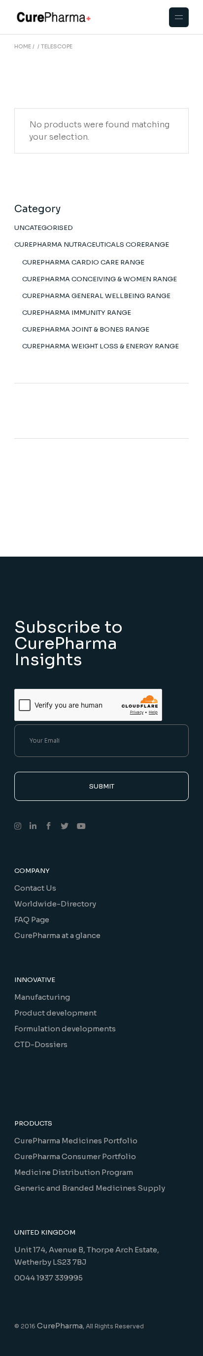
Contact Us (35, 888)
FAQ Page (31, 919)
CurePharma (60, 1325)
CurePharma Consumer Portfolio (75, 1156)
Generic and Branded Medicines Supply (89, 1188)
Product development (55, 1012)
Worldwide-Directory (55, 903)
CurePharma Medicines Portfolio (75, 1140)
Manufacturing (42, 997)
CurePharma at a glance (57, 935)
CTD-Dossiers (41, 1044)
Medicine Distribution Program (73, 1172)
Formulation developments (65, 1028)
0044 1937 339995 (48, 1277)
